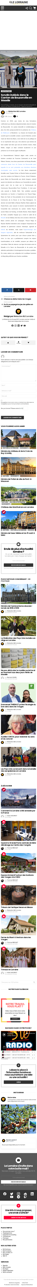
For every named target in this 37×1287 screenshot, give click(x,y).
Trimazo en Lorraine (9, 969)
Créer (18, 1082)
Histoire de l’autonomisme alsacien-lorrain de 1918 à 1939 (16, 607)
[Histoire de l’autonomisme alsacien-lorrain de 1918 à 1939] (18, 594)
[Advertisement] (18, 30)
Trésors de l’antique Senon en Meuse (17, 907)
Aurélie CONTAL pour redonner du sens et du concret (18, 737)
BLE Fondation (7, 1251)
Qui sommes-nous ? (9, 1231)
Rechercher (34, 983)
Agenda (5, 1265)
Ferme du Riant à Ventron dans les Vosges (16, 938)
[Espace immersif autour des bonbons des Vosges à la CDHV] (18, 863)
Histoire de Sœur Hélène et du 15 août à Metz (18, 534)
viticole (3, 229)
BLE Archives (7, 1249)
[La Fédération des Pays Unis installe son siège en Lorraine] (18, 626)
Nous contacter (7, 1272)
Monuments (24, 448)
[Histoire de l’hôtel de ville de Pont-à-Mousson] (18, 467)
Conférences (7, 1236)
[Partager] (7, 290)
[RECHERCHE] (30, 8)
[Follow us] (26, 8)
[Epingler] (30, 290)
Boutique (5, 1269)
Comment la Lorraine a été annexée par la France (18, 811)
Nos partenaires (7, 1239)
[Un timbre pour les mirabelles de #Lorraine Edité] (18, 1122)
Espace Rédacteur (27, 1284)
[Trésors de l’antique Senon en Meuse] (18, 895)
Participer (6, 1238)
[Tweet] (18, 290)
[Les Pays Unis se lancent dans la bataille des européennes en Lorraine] (18, 757)
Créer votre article (18, 1218)
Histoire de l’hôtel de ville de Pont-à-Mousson (16, 480)
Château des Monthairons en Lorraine (17, 507)
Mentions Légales (14, 1283)
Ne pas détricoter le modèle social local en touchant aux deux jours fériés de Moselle (18, 672)
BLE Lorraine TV (7, 1252)
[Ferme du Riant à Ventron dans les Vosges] (18, 925)
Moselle (3, 217)
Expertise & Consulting (9, 1234)
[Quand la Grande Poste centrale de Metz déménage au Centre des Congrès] (18, 831)
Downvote (28, 342)
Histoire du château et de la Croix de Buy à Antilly (16, 452)
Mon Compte (7, 1267)
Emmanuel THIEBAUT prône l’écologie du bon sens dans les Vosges (18, 705)
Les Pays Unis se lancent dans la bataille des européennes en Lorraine (18, 770)
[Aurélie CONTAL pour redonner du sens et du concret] (18, 725)
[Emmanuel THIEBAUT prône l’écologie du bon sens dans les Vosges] (18, 692)
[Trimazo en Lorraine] (18, 957)
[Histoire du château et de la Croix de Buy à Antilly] (18, 439)
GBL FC (5, 1256)
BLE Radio (6, 1254)
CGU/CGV (25, 1283)
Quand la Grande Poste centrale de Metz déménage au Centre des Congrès (18, 844)
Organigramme (7, 1233)
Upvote (8, 342)
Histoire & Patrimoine (10, 448)
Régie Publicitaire (8, 1270)
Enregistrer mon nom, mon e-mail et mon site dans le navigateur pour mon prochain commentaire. (17, 403)
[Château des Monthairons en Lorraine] (18, 495)
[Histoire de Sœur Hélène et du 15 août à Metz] (18, 521)
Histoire (6, 476)
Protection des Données (11, 1284)
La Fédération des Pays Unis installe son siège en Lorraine (18, 639)
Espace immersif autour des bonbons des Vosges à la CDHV (17, 876)
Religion (31, 530)
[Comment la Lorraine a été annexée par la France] (18, 799)
